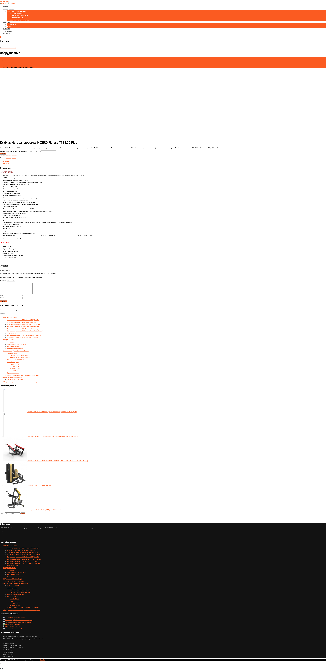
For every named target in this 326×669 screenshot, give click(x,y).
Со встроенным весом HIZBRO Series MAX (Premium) (22, 337)
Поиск (23, 513)
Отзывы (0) (6, 163)
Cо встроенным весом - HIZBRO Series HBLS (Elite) (21, 322)
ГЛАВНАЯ (6, 7)
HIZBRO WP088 (14, 371)
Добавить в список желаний (8, 156)
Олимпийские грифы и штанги (15, 360)
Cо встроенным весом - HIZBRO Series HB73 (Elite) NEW (23, 320)
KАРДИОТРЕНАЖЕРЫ (9, 340)
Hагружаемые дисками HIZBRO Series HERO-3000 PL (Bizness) (25, 331)
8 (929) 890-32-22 (8, 652)
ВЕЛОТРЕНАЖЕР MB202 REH (19, 15)
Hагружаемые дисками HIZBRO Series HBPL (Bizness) (22, 329)
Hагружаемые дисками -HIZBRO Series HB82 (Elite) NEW (23, 326)
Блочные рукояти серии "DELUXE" (20, 355)
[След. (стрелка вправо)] (2, 668)
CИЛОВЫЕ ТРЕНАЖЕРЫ (10, 318)
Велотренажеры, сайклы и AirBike (16, 344)
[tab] (164, 161)
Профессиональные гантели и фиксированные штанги (23, 375)
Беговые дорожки (11, 158)
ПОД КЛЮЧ (7, 22)
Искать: (2, 513)
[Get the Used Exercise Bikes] (11, 624)
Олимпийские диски (13, 362)
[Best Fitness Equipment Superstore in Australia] (17, 622)
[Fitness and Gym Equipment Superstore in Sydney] (17, 620)
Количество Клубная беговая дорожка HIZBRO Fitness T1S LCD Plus (20, 151)
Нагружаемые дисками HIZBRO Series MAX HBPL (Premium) (24, 335)
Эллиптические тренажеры (15, 348)
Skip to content (4, 1)
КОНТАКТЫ (6, 33)
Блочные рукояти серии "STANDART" (20, 357)
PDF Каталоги (11, 24)
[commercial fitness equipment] (12, 629)
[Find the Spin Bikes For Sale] (11, 626)
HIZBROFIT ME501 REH (17, 18)
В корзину (3, 153)
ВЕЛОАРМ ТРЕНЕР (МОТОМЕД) (19, 20)
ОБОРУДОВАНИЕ (8, 9)
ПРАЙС (9, 26)
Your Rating (3, 280)
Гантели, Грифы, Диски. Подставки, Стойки (16, 351)
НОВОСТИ (6, 29)
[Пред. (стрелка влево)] (0, 668)
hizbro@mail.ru (7, 654)
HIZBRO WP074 (14, 366)
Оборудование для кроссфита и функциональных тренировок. (21, 382)
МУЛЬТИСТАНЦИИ (12, 333)
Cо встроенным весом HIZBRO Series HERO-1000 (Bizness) (24, 324)
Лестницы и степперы (13, 346)
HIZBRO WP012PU (15, 364)
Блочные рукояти (12, 353)
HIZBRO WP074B (15, 368)
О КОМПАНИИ (7, 31)
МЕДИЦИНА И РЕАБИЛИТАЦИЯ (16, 11)
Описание (6, 161)
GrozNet (42, 660)
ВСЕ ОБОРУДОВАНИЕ (17, 13)
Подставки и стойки (13, 373)
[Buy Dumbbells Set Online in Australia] (14, 618)
